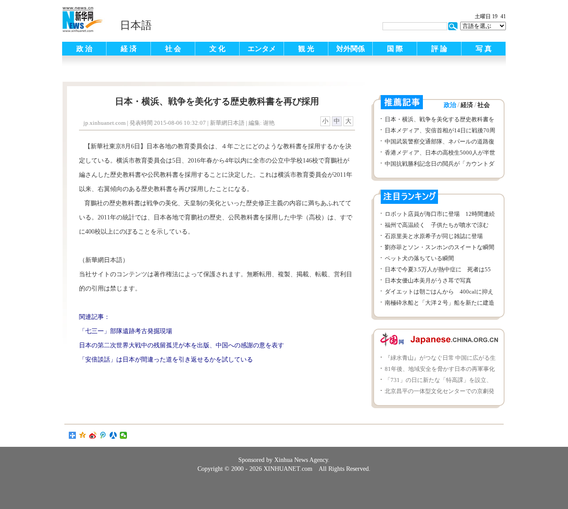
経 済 (129, 48)
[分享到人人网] (113, 435)
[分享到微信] (123, 435)
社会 (483, 105)
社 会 (173, 48)
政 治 (84, 48)
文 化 (217, 48)
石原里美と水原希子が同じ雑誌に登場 (434, 236)
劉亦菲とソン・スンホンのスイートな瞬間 (439, 247)
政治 (450, 105)
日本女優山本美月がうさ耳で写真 (428, 280)
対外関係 (350, 48)
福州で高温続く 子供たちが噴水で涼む (437, 225)
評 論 (439, 48)
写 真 (484, 48)
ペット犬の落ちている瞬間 (419, 258)
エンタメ (262, 48)
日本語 (136, 25)
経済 (467, 105)
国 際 (395, 48)
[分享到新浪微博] (93, 435)
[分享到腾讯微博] (103, 435)
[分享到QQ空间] (83, 435)
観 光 (306, 48)
